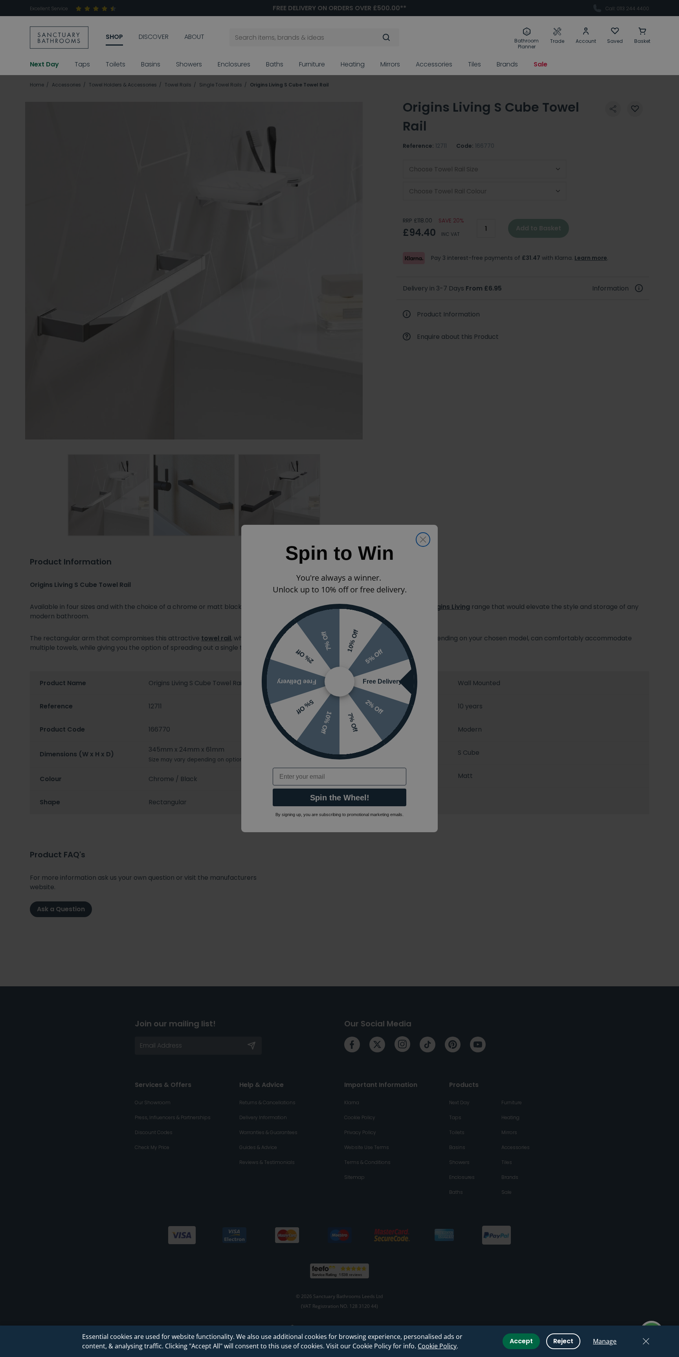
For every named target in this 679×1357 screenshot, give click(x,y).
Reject (563, 1341)
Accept (521, 1341)
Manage (605, 1341)
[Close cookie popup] (646, 1341)
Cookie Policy (437, 1346)
